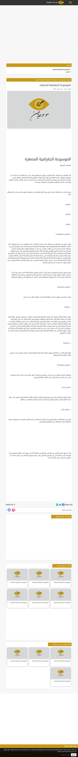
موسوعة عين (61, 80)
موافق (74, 755)
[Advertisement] (39, 19)
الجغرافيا (54, 80)
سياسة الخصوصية (66, 755)
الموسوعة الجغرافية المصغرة (43, 80)
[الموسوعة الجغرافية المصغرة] (63, 505)
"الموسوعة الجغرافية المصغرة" (61, 69)
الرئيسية (69, 80)
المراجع (68, 72)
